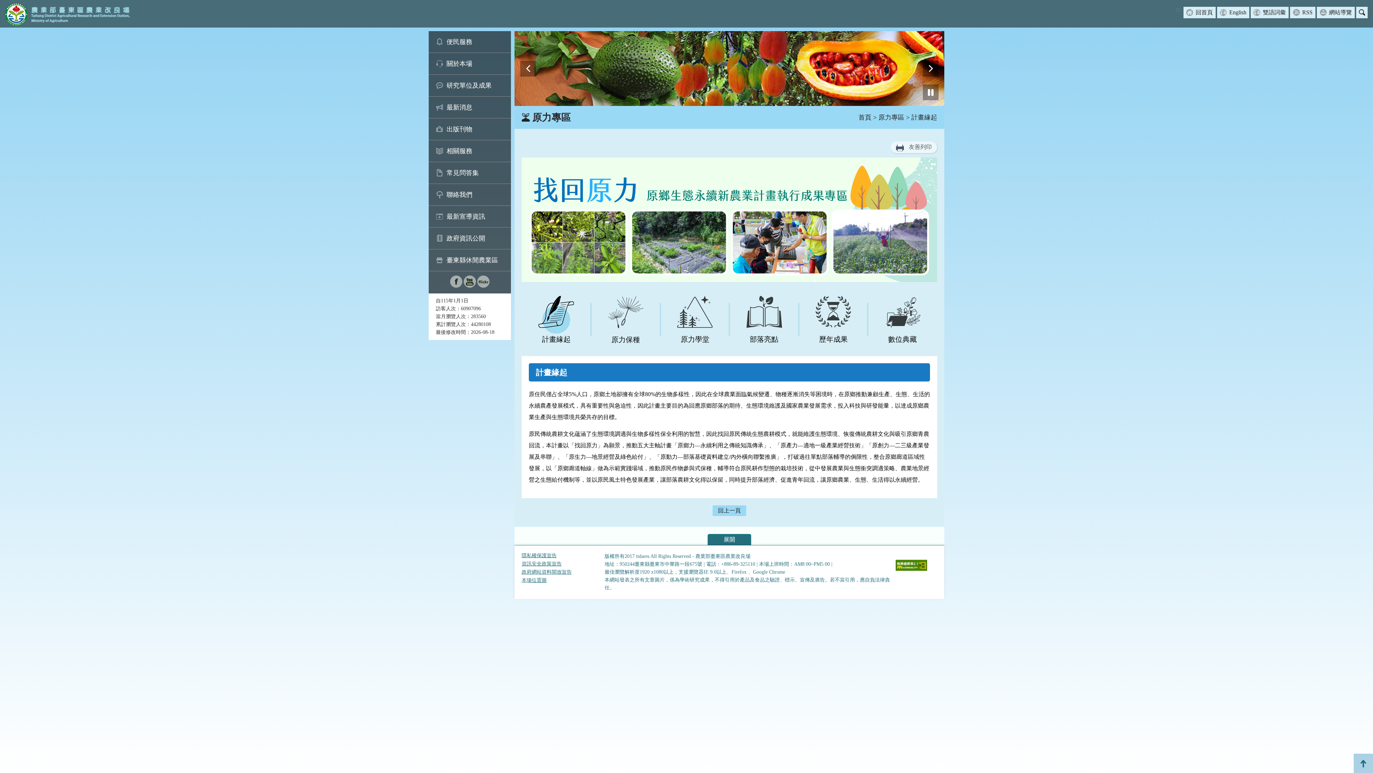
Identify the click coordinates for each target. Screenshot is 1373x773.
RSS (1307, 12)
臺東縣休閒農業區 (472, 260)
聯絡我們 (459, 194)
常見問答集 (463, 172)
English (1237, 12)
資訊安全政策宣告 (542, 564)
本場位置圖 (534, 580)
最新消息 (459, 107)
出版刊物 (459, 129)
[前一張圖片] (528, 69)
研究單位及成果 (469, 85)
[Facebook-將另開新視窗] (456, 286)
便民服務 (459, 41)
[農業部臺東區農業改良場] (66, 14)
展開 (729, 539)
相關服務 (459, 151)
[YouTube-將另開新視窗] (470, 286)
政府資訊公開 (466, 238)
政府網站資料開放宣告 (547, 572)
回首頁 (1204, 12)
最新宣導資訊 (466, 216)
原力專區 (891, 117)
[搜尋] (1362, 12)
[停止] (931, 92)
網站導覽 (1340, 12)
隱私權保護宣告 (539, 555)
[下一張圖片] (931, 69)
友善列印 (920, 147)
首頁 (864, 117)
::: (1178, 9)
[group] (729, 68)
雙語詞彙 (1274, 12)
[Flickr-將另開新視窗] (483, 286)
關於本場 (459, 63)
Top (1363, 763)
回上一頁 (729, 510)
